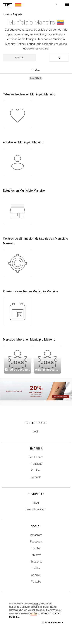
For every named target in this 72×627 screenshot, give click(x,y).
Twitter (36, 568)
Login (36, 431)
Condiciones (36, 457)
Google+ (36, 574)
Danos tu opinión (36, 509)
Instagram (36, 534)
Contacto (36, 477)
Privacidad (36, 463)
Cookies (36, 470)
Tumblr (36, 548)
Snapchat (36, 561)
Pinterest (36, 554)
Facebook (36, 541)
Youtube (36, 581)
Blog (36, 502)
